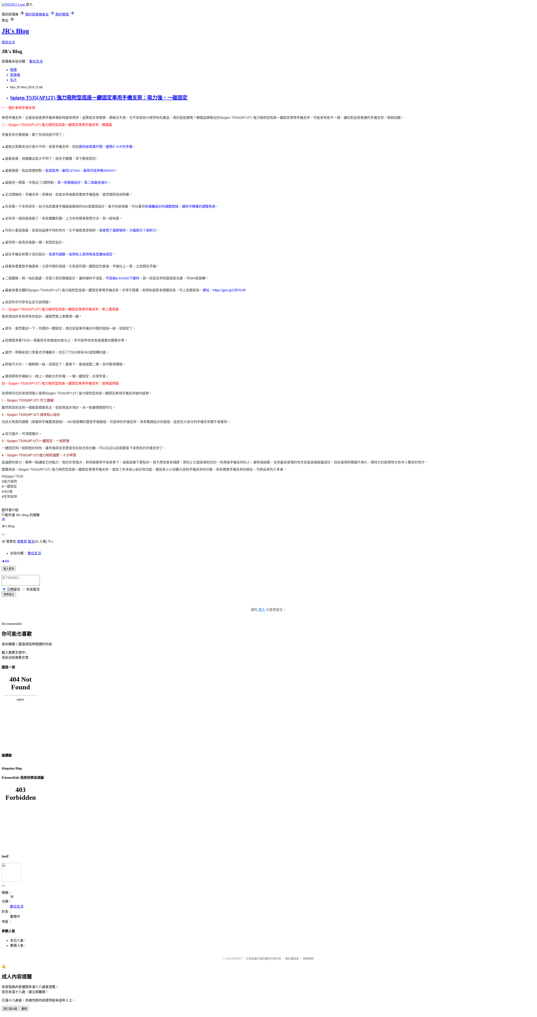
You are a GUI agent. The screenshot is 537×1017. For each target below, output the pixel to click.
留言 (31, 541)
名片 (13, 80)
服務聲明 (308, 958)
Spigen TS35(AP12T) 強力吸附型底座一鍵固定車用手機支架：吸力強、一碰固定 (99, 97)
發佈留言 (8, 594)
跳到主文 (8, 42)
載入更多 (8, 568)
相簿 (13, 70)
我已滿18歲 (10, 1008)
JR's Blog (15, 31)
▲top (5, 560)
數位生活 (36, 61)
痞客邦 (22, 541)
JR (3, 519)
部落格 (15, 75)
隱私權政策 (292, 958)
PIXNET (237, 958)
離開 (24, 1008)
